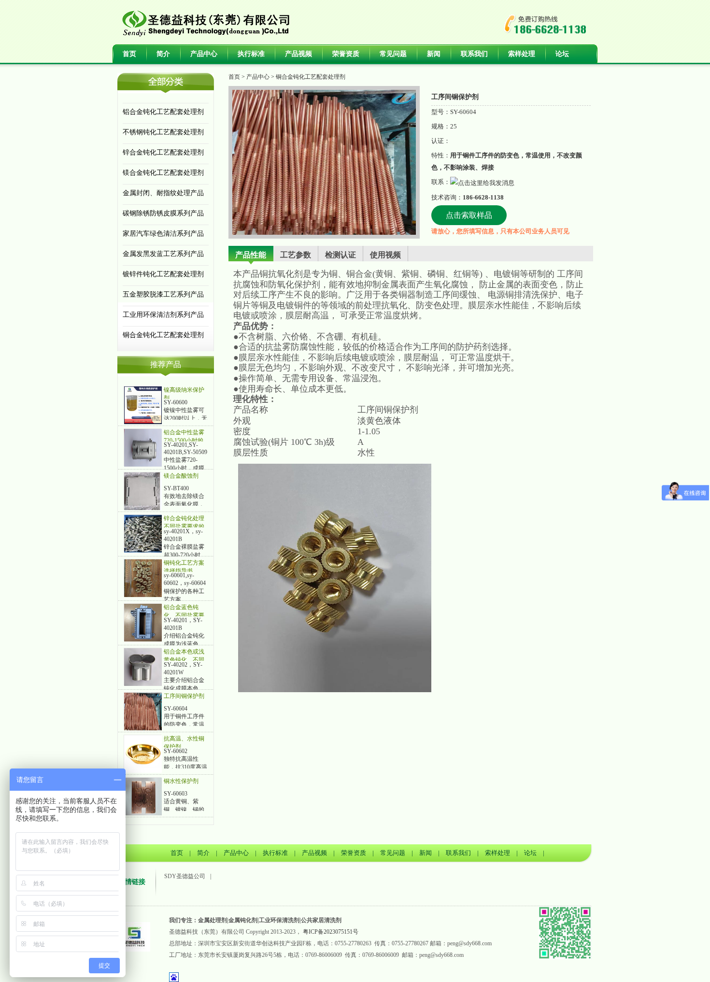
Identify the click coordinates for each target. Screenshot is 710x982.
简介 (163, 53)
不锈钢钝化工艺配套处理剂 (163, 132)
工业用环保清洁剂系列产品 (163, 314)
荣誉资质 (345, 53)
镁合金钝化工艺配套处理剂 (163, 172)
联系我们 (474, 53)
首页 (129, 53)
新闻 (433, 53)
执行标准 (251, 53)
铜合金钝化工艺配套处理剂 (163, 335)
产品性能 (250, 255)
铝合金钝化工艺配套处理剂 (163, 111)
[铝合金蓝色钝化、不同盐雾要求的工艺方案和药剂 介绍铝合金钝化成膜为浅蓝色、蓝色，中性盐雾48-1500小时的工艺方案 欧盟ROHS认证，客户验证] (143, 622)
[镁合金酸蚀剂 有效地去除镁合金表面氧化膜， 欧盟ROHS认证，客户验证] (143, 490)
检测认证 (340, 255)
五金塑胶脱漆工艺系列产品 (163, 294)
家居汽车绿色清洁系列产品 (163, 233)
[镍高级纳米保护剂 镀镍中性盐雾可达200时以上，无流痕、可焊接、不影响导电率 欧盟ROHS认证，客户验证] (143, 404)
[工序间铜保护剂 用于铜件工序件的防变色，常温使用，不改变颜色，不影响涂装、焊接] (143, 711)
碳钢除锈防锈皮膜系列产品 (163, 213)
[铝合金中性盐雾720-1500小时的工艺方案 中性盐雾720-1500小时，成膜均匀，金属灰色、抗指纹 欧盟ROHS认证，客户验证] (143, 447)
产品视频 (298, 53)
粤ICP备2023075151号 (330, 931)
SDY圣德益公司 (184, 876)
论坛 (562, 53)
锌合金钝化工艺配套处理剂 (163, 152)
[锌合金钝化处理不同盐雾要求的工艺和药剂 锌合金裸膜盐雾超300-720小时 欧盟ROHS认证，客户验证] (143, 533)
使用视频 (385, 255)
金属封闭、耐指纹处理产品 (163, 193)
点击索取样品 (469, 215)
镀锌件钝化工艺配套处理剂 (163, 274)
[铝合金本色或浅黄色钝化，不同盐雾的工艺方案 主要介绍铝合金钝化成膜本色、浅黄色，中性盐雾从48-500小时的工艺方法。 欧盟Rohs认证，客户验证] (143, 666)
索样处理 (521, 53)
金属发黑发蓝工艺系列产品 (163, 253)
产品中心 (203, 53)
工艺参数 (295, 255)
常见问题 (393, 53)
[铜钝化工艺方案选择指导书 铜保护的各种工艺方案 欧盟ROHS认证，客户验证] (143, 577)
